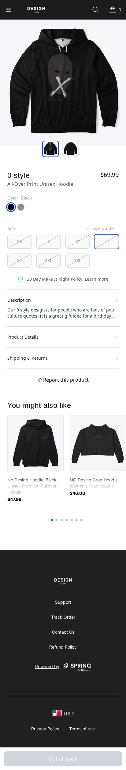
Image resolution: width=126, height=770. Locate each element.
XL (19, 260)
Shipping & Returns (27, 358)
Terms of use (82, 728)
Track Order (63, 617)
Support (63, 602)
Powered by (47, 666)
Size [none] (12, 228)
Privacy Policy (45, 728)
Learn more (96, 279)
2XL (48, 260)
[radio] (19, 242)
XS (19, 241)
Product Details (23, 337)
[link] (35, 444)
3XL (77, 260)
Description (19, 300)
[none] (99, 228)
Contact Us (63, 632)
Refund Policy (63, 646)
